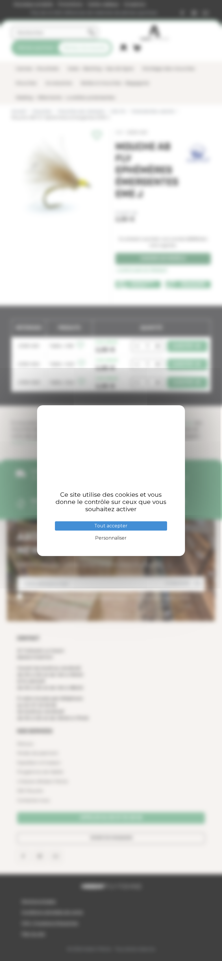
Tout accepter (110, 526)
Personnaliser (111, 538)
